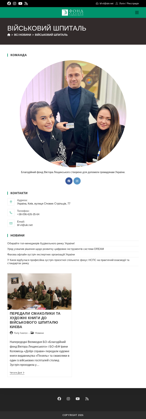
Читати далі (17, 372)
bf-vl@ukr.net (106, 3)
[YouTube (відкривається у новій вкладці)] (20, 3)
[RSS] (87, 398)
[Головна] (8, 34)
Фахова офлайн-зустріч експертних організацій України (41, 254)
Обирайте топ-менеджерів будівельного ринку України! (41, 243)
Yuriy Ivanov (21, 332)
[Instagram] (77, 180)
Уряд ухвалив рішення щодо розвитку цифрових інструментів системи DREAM (55, 248)
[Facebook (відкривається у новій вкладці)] (9, 3)
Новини (39, 332)
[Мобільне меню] (137, 12)
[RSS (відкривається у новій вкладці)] (26, 3)
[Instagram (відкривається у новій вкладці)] (14, 3)
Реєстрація (133, 3)
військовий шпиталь (51, 34)
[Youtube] (78, 398)
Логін (122, 3)
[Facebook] (68, 180)
